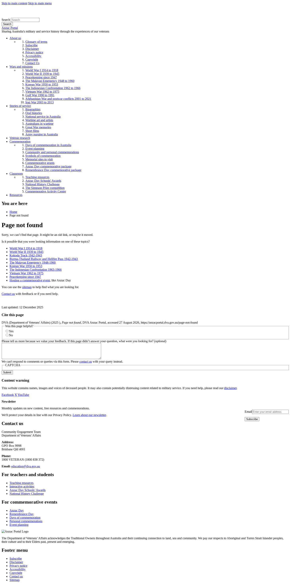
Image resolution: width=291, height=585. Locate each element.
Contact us (8, 293)
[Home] (31, 16)
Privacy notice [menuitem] (34, 52)
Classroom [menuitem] (16, 173)
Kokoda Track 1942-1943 (26, 255)
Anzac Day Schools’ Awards (28, 490)
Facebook (8, 394)
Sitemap (15, 580)
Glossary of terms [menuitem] (36, 41)
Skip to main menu (40, 3)
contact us (85, 361)
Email (248, 411)
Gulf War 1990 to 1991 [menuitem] (39, 95)
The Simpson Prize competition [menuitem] (45, 188)
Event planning (19, 524)
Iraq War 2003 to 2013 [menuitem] (39, 102)
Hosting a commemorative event (30, 280)
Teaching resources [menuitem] (37, 177)
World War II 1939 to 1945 (26, 251)
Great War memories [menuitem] (38, 127)
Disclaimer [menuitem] (32, 48)
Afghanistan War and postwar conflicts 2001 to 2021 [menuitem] (58, 98)
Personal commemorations (26, 521)
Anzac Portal (10, 28)
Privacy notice (18, 565)
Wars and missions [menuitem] (21, 66)
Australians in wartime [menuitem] (39, 123)
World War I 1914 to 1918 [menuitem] (41, 70)
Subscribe (16, 558)
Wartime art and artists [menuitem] (39, 120)
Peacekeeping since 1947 (25, 276)
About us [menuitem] (15, 38)
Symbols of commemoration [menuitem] (43, 155)
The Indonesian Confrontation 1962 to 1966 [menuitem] (52, 88)
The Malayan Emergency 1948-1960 (33, 262)
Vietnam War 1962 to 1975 (26, 273)
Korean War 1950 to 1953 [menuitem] (41, 84)
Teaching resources (21, 483)
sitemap (27, 287)
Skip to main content (14, 3)
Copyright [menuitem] (31, 59)
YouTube (23, 394)
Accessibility (18, 569)
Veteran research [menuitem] (20, 138)
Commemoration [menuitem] (20, 141)
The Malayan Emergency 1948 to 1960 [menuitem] (49, 81)
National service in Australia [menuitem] (43, 116)
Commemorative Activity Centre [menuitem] (45, 191)
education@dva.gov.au (25, 466)
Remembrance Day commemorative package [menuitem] (53, 170)
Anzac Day (17, 510)
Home (13, 211)
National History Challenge (27, 493)
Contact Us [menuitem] (32, 63)
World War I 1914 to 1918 (26, 248)
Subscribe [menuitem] (31, 45)
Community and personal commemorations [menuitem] (52, 152)
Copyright (16, 573)
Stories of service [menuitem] (20, 106)
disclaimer (230, 388)
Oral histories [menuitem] (33, 113)
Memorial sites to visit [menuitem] (39, 159)
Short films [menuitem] (32, 130)
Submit (7, 372)
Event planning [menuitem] (34, 148)
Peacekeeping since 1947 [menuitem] (41, 77)
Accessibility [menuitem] (33, 56)
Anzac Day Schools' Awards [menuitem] (43, 180)
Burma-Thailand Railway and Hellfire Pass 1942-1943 (44, 259)
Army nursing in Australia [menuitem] (41, 134)
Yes (11, 331)
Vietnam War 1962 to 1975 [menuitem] (42, 91)
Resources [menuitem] (16, 195)
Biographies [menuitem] (32, 109)
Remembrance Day (22, 514)
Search (6, 19)
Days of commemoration (25, 517)
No (11, 335)
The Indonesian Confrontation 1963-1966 (36, 269)
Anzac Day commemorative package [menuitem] (48, 166)
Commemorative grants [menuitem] (39, 163)
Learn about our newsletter (89, 415)
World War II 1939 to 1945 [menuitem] (42, 73)
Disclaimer (16, 562)
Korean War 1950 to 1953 (26, 266)
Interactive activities (22, 486)
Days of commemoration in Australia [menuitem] (48, 145)
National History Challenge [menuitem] (42, 184)
